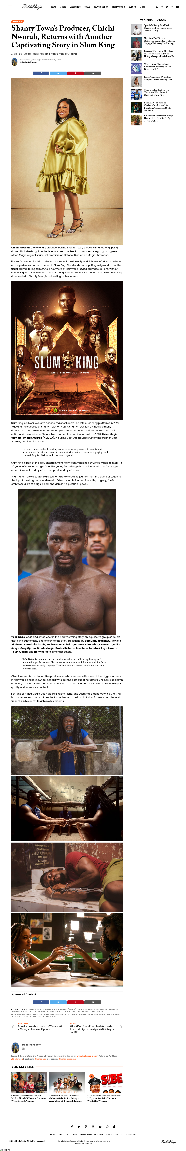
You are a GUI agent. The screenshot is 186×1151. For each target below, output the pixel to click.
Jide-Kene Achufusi (21, 1014)
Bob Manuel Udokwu (89, 1009)
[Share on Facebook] (41, 73)
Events (132, 7)
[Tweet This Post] (58, 73)
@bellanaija (17, 1059)
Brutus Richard (20, 1012)
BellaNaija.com (30, 62)
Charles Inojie (38, 1012)
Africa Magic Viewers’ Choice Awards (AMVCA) (53, 1009)
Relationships (101, 7)
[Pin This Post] (75, 73)
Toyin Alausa (50, 1017)
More (142, 7)
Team (74, 1134)
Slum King (85, 1014)
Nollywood (118, 7)
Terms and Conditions (91, 1134)
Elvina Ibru (70, 1012)
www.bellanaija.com (87, 1056)
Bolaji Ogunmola (109, 1009)
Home (53, 1134)
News (53, 7)
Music (63, 7)
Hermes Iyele (85, 1012)
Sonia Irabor (98, 1014)
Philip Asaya (71, 1014)
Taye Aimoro (114, 1014)
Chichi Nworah (55, 1012)
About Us (63, 1134)
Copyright (130, 1134)
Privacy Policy (114, 1134)
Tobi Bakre (36, 1017)
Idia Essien (98, 1012)
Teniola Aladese (20, 1017)
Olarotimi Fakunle (54, 1014)
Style (87, 7)
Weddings (75, 7)
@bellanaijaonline (67, 1059)
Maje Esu (38, 1014)
